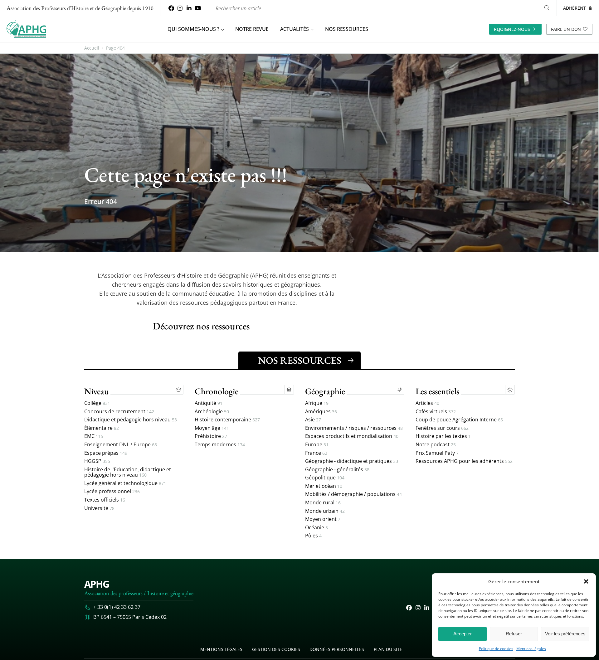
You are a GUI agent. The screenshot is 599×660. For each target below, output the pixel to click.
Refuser (514, 633)
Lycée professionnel (112, 491)
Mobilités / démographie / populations (353, 494)
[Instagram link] (180, 8)
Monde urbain (325, 511)
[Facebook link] (171, 8)
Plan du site (388, 649)
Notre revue (252, 29)
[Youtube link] (197, 8)
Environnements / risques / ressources (354, 428)
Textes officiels (104, 500)
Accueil (91, 48)
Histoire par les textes (443, 436)
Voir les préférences (565, 633)
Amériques (321, 412)
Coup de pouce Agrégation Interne (459, 420)
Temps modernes (220, 445)
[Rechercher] (547, 8)
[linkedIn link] (188, 8)
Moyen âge (212, 428)
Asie (313, 420)
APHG (96, 584)
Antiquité (208, 403)
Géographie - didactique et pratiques (351, 461)
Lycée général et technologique (125, 483)
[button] (586, 581)
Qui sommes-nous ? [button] (193, 29)
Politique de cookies (496, 648)
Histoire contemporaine (227, 420)
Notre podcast (436, 445)
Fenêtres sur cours (442, 428)
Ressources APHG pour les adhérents (464, 461)
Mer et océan (323, 486)
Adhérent (574, 8)
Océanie (316, 528)
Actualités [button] (294, 29)
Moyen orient (322, 519)
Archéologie (212, 412)
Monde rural (323, 503)
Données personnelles (336, 649)
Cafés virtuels (436, 412)
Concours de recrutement (119, 412)
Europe (317, 445)
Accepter (462, 633)
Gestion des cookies (276, 649)
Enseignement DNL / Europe (120, 445)
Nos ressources (346, 29)
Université (99, 508)
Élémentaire (101, 428)
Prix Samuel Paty (437, 453)
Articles (427, 403)
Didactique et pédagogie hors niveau (130, 420)
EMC (93, 436)
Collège (97, 403)
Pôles (313, 536)
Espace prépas (105, 453)
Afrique (317, 403)
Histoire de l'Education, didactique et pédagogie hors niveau (127, 472)
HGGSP (97, 461)
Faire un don (566, 29)
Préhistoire (211, 436)
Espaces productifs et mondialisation (351, 436)
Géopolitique (324, 478)
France (316, 453)
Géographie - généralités (337, 470)
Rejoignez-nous (512, 29)
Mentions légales (531, 648)
